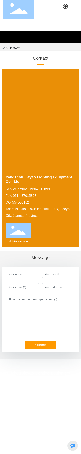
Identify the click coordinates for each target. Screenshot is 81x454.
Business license (55, 447)
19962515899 (32, 385)
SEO (38, 447)
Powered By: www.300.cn (17, 447)
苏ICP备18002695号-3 (17, 442)
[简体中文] (65, 6)
